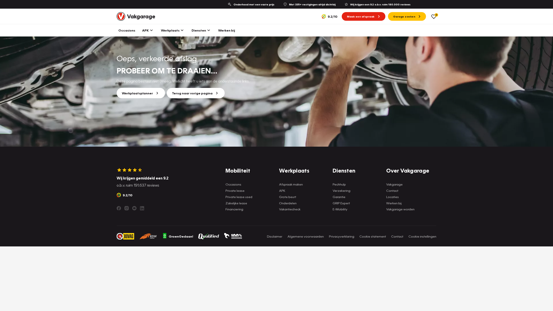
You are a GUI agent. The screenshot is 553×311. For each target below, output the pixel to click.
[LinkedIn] (142, 208)
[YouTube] (134, 208)
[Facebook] (119, 208)
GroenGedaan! (181, 236)
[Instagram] (126, 208)
